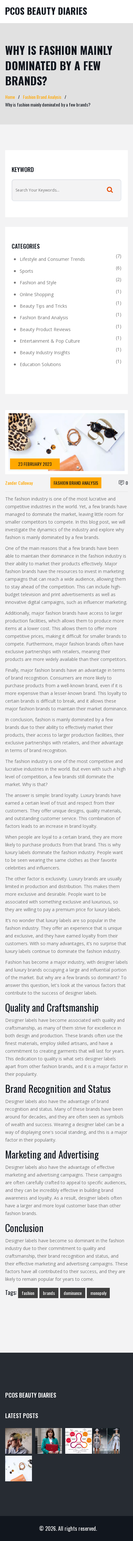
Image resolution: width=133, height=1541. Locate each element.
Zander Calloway (19, 482)
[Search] (110, 190)
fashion (28, 1292)
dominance (73, 1292)
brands (49, 1292)
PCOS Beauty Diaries (46, 10)
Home (10, 96)
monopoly (98, 1292)
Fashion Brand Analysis (42, 96)
